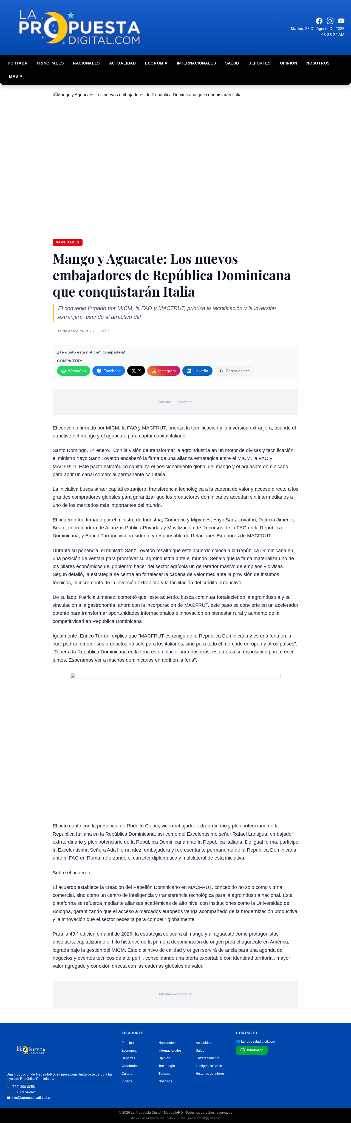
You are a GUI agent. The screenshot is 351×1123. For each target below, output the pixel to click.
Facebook (112, 371)
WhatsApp (77, 371)
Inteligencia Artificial (210, 1066)
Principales (50, 63)
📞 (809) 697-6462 (21, 1092)
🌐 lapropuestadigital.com (255, 1041)
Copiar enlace (238, 371)
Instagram (167, 371)
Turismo (164, 1074)
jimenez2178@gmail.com (204, 1118)
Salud (232, 63)
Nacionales (86, 63)
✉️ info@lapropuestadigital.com (30, 1098)
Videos (126, 1081)
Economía (156, 63)
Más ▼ (16, 76)
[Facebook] (319, 21)
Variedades (67, 242)
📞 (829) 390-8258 (21, 1087)
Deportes (259, 63)
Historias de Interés (210, 1074)
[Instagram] (330, 21)
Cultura (126, 1074)
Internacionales (196, 63)
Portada (17, 63)
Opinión (288, 63)
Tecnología (166, 1066)
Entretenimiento (207, 1058)
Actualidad (122, 63)
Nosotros (317, 63)
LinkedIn (200, 371)
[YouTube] (341, 21)
